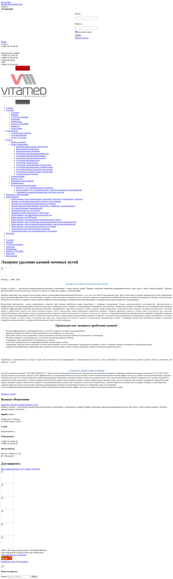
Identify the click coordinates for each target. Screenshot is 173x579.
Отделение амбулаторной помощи (31, 156)
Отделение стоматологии (27, 163)
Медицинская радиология (27, 149)
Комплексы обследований (22, 181)
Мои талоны (6, 469)
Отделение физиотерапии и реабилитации (34, 167)
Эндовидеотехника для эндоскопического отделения (34, 231)
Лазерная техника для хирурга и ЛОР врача (30, 213)
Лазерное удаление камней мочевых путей (19, 405)
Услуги (9, 140)
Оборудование (12, 197)
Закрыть (4, 7)
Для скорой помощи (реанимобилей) (27, 208)
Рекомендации (17, 183)
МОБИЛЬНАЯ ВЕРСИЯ (12, 4)
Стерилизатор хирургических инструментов (30, 229)
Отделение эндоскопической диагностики (34, 172)
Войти (4, 42)
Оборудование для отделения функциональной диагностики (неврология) (43, 224)
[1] (7, 275)
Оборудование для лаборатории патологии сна (31, 215)
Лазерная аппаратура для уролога (25, 210)
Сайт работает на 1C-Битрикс (14, 555)
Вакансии (15, 126)
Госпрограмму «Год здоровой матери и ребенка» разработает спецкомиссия (49, 190)
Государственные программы (23, 185)
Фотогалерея (16, 128)
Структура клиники (19, 117)
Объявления (16, 121)
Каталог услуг (17, 179)
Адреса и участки (18, 137)
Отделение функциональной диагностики (34, 169)
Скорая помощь (18, 176)
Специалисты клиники (21, 133)
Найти (4, 576)
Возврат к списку (8, 394)
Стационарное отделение (27, 174)
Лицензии (15, 119)
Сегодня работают (19, 135)
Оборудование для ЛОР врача (24, 217)
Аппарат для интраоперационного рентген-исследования (36, 201)
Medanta (14, 115)
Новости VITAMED (19, 124)
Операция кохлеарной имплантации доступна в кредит (40, 192)
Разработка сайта (8, 562)
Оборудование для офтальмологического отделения (33, 226)
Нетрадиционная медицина (28, 151)
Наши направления (19, 144)
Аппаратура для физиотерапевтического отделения (33, 204)
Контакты (10, 233)
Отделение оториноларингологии (31, 158)
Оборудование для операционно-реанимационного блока (36, 220)
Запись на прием (18, 142)
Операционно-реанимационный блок (32, 153)
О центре (10, 110)
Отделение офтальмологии (28, 160)
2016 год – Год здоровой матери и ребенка (34, 188)
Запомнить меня (84, 32)
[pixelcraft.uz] (22, 562)
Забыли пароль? (82, 38)
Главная (9, 108)
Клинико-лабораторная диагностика (32, 147)
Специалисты (12, 131)
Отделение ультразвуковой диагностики (33, 165)
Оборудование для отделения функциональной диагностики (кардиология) (43, 222)
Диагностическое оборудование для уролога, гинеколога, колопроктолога (43, 206)
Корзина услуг (18, 469)
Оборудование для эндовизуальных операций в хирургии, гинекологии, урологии (47, 199)
